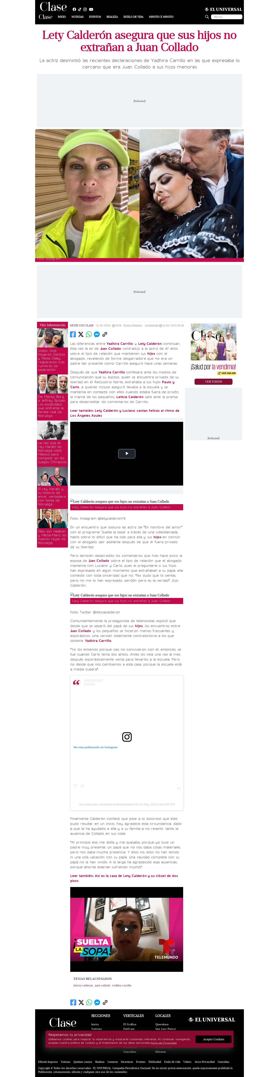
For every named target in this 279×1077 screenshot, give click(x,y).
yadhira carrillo (121, 985)
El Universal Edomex (163, 1049)
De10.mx (129, 1029)
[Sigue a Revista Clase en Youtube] (92, 9)
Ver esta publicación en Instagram (95, 747)
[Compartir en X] (81, 334)
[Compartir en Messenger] (97, 334)
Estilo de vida (133, 16)
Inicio (62, 16)
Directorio (127, 1061)
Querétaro (162, 1024)
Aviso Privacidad (205, 1061)
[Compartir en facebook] (73, 334)
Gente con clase (81, 325)
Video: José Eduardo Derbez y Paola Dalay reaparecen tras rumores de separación (51, 360)
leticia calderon (83, 985)
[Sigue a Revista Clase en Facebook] (75, 9)
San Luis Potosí (165, 1029)
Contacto (112, 1061)
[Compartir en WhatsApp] (89, 334)
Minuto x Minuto (161, 16)
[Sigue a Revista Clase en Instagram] (86, 9)
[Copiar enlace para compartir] (105, 334)
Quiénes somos (82, 1061)
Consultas (129, 1051)
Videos (187, 1061)
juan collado (102, 985)
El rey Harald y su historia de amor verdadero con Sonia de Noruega (52, 496)
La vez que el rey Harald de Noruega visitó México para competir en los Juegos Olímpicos (52, 452)
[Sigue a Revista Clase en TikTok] (80, 9)
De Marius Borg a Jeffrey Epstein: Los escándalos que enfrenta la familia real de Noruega (52, 406)
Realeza (112, 16)
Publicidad (155, 1061)
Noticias (78, 16)
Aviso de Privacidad (164, 1042)
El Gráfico (129, 1024)
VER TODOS (213, 382)
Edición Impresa (48, 1061)
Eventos (95, 16)
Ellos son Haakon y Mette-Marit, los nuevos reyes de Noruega (52, 537)
